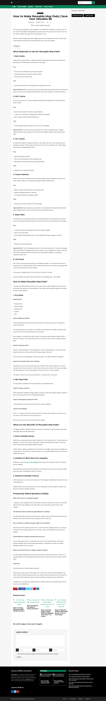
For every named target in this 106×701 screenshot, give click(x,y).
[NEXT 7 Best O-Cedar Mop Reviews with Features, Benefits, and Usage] (104, 697)
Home (14, 6)
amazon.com (29, 679)
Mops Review (22, 6)
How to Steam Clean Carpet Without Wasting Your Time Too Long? (47, 613)
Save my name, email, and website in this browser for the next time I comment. (38, 654)
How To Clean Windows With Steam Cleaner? (19, 609)
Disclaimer (80, 698)
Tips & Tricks (48, 6)
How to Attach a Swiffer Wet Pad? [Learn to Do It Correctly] (61, 612)
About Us (65, 698)
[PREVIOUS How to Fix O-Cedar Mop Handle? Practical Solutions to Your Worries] (1, 697)
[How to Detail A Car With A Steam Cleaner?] (59, 674)
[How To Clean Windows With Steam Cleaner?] (46, 674)
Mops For (38, 6)
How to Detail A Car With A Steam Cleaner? (32, 607)
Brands (30, 6)
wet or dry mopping (32, 462)
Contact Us (87, 698)
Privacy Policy (73, 698)
